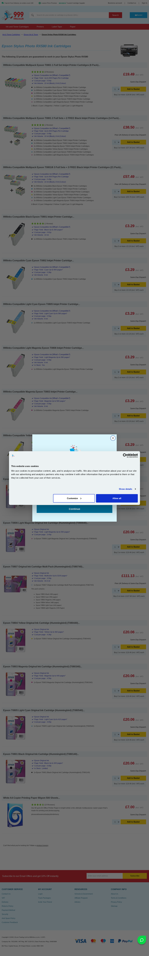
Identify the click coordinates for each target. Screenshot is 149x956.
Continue (74, 509)
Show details (125, 489)
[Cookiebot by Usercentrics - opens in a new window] (125, 455)
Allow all (116, 498)
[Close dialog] (113, 438)
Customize (72, 498)
